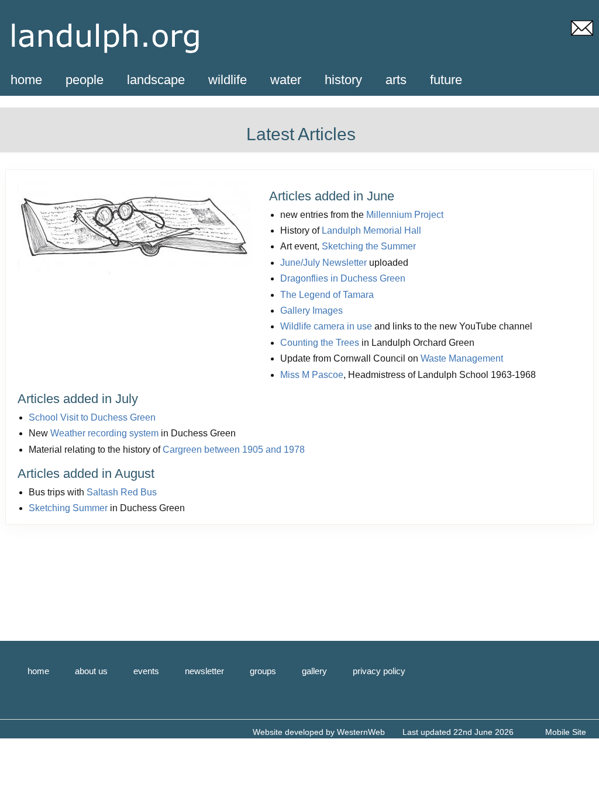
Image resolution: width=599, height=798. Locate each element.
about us (91, 671)
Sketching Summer (68, 508)
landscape (156, 79)
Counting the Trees (319, 343)
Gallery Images (311, 310)
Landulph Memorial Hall (371, 230)
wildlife (227, 79)
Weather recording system (104, 433)
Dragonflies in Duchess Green (342, 278)
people (85, 79)
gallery (314, 671)
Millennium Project (404, 215)
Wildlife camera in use (326, 326)
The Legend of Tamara (327, 295)
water (285, 79)
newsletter (204, 671)
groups (263, 671)
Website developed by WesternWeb (319, 732)
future (446, 79)
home (26, 79)
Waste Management (462, 358)
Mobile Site (565, 732)
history (343, 79)
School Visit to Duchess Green (92, 417)
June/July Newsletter (323, 263)
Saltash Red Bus (122, 492)
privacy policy (379, 671)
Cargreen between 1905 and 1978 (234, 449)
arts (396, 79)
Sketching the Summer (369, 246)
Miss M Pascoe (311, 375)
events (146, 671)
